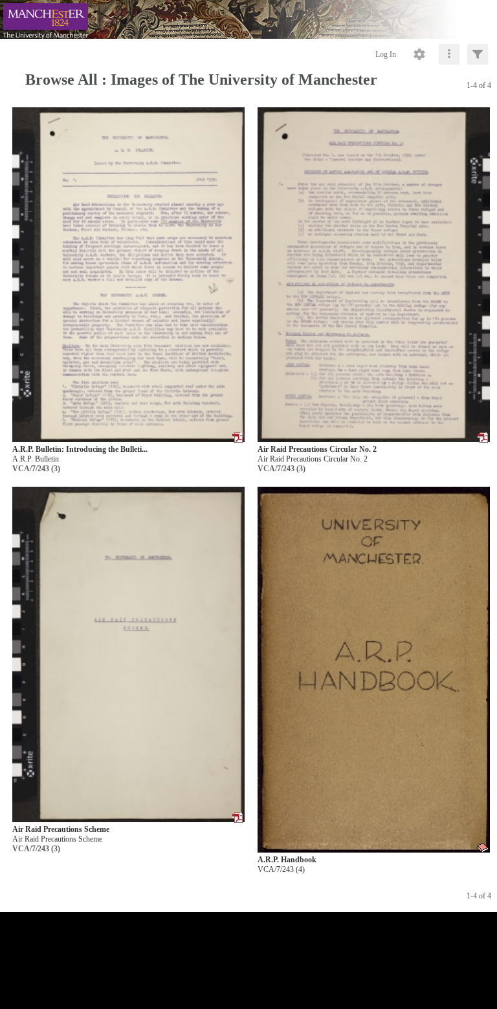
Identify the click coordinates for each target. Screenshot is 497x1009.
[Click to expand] (477, 54)
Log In (385, 54)
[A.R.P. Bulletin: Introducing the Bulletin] (128, 275)
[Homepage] (248, 19)
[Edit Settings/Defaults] (419, 54)
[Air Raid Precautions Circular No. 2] (374, 275)
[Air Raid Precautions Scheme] (128, 655)
